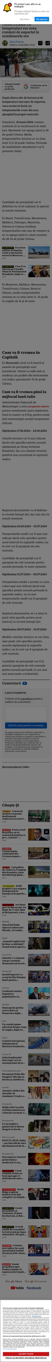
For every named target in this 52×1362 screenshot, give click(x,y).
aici (22, 1327)
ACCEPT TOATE (26, 1354)
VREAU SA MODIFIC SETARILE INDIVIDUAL (26, 1358)
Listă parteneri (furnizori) (9, 1349)
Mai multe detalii (36, 1316)
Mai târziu (24, 19)
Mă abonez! (41, 19)
